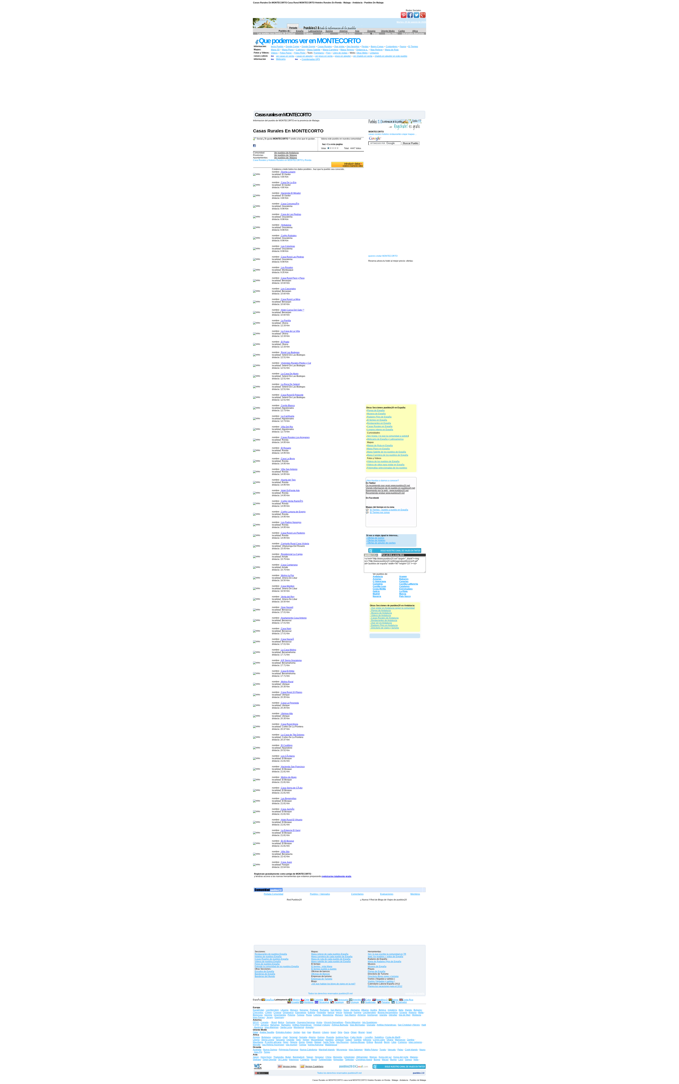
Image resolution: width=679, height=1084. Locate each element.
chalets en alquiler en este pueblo (391, 56)
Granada (371, 1025)
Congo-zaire (379, 1040)
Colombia (318, 1000)
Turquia (300, 1015)
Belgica (382, 1010)
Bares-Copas (377, 46)
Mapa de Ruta (392, 50)
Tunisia (302, 1044)
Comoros (402, 1042)
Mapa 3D (275, 50)
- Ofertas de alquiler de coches (381, 543)
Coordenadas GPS (311, 59)
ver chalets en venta (362, 56)
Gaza (346, 1032)
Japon (256, 1057)
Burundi (378, 1042)
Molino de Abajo (288, 777)
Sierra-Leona (267, 1040)
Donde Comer (292, 46)
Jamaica (264, 1025)
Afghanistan (362, 1057)
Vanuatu (392, 1049)
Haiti (424, 1025)
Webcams (281, 59)
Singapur (319, 1057)
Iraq (309, 1032)
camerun (276, 1037)
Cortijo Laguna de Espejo (293, 511)
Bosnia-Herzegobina (388, 1012)
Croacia (277, 1012)
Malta (420, 1012)
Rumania (324, 1010)
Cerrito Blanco (287, 405)
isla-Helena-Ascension (273, 1044)
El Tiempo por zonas (380, 512)
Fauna (403, 46)
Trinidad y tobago (321, 1025)
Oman (354, 1032)
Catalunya (404, 586)
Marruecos (400, 1040)
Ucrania (403, 1012)
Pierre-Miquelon (353, 1022)
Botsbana (266, 1037)
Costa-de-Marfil (392, 1037)
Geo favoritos (353, 46)
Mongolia (337, 1057)
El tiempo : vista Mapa (321, 966)
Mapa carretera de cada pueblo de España (331, 956)
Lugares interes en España (380, 429)
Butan (288, 1057)
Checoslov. (258, 1012)
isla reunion (291, 1044)
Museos (366, 33)
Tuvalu (382, 1049)
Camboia (304, 1059)
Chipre (268, 1012)
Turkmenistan (325, 1059)
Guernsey (279, 1017)
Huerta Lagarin (287, 172)
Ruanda (330, 1037)
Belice (281, 1022)
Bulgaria (418, 1010)
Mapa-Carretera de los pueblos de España (387, 455)
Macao (385, 1059)
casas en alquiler (304, 56)
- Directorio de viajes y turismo (384, 628)
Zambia (410, 1040)
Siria (340, 1032)
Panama (386, 1002)
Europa (329, 31)
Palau (400, 1049)
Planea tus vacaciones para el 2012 (385, 986)
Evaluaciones (386, 894)
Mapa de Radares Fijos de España (384, 961)
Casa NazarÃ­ (287, 639)
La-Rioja (403, 591)
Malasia (414, 1057)
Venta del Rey (287, 596)
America (343, 31)
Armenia (362, 1015)
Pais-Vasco (405, 596)
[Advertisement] (339, 85)
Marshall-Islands (327, 1049)
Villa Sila (284, 851)
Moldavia (416, 1015)
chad (285, 1037)
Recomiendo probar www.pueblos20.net (385, 493)
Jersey (269, 1017)
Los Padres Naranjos (290, 522)
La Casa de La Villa (290, 331)
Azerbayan (372, 1015)
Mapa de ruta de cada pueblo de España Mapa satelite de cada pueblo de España (331, 960)
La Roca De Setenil (290, 384)
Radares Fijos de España (379, 417)
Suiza (346, 1010)
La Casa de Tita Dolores (292, 735)
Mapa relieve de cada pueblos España (329, 954)
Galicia (376, 591)
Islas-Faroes (259, 1017)
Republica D (382, 1000)
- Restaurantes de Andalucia (383, 620)
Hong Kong (266, 1057)
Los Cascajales (288, 288)
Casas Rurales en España (379, 426)
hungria (357, 1012)
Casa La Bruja (287, 458)
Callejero (325, 33)
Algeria (312, 1037)
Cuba (368, 1000)
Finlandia (321, 1012)
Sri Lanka (282, 1059)
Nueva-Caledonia (308, 1049)
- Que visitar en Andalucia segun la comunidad (392, 608)
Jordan (296, 1032)
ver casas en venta (285, 56)
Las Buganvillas (288, 798)
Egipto (309, 1042)
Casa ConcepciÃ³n (289, 203)
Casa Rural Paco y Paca (292, 278)
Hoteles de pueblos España (268, 956)
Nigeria (293, 1042)
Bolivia (395, 1000)
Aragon (403, 576)
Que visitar (339, 46)
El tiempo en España (377, 420)
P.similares (319, 53)
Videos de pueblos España (268, 961)
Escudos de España (264, 971)
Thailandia (278, 1057)
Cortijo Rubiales (288, 235)
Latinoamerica (315, 31)
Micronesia (341, 1049)
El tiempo (308, 33)
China (328, 1057)
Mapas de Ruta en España (380, 445)
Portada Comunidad (273, 894)
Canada (264, 1022)
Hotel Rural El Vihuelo (291, 819)
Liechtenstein (272, 1010)
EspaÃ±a (269, 1000)
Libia (393, 1042)
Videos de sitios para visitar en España (385, 464)
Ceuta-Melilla (379, 589)
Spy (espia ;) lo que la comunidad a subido (387, 436)
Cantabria (378, 584)
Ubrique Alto (286, 713)
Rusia (309, 1015)
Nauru (422, 1049)
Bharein (316, 1032)
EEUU (256, 1022)
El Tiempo (413, 46)
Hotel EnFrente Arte (290, 490)
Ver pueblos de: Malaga (285, 155)
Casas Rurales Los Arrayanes (295, 437)
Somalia (303, 1037)
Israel (333, 1032)
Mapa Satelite (313, 50)
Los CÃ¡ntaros (287, 756)
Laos (400, 1059)
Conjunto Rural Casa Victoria (294, 543)
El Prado (284, 342)
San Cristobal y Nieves (409, 1025)
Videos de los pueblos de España (383, 461)
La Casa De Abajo (289, 373)
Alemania (355, 1010)
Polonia (291, 1015)
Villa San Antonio (288, 469)
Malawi (317, 1042)
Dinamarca (288, 1012)
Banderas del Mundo (265, 976)
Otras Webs (362, 53)
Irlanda (408, 1010)
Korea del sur (385, 1057)
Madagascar (331, 1044)
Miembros (415, 894)
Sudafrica (379, 1037)
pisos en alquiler (343, 56)
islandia (383, 1015)
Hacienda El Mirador (290, 193)
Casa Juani (286, 862)
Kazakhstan (258, 1010)
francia (331, 1012)
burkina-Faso (342, 1037)
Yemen (306, 1040)
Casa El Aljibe (287, 671)
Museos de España (376, 413)
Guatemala (370, 1002)
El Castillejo (286, 745)
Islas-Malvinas (271, 1027)
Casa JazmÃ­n (287, 809)
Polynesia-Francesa (288, 1049)
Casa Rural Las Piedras (292, 257)
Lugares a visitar (346, 33)
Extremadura (406, 589)
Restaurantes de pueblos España (271, 954)
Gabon (349, 1040)
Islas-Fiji (258, 1052)
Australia (257, 1049)
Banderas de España (265, 974)
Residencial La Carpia (291, 554)
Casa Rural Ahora (289, 724)
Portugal (314, 1010)
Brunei (361, 1032)
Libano (325, 1032)
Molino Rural (286, 681)
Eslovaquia (300, 1012)
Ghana (390, 1040)
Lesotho (369, 1037)
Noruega (304, 1010)
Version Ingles (289, 1066)
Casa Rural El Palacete (291, 395)
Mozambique (317, 1040)
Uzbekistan (349, 1057)
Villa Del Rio (286, 427)
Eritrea (370, 1042)
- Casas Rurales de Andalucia (384, 618)
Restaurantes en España (379, 423)
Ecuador (295, 1002)
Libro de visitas (340, 53)
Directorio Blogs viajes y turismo (383, 976)
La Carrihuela (287, 416)
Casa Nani (285, 628)
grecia (339, 1012)
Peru (330, 1000)
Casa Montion (287, 586)
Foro (328, 53)
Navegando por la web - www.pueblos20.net (387, 490)
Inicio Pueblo (277, 46)
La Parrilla (285, 320)
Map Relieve (376, 50)
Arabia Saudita (267, 1032)
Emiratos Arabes (284, 1032)
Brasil (274, 1022)
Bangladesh (298, 1057)
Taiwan (309, 1057)
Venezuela (343, 1000)
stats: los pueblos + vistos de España (385, 956)
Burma (377, 1059)
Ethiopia (367, 1040)
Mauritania (258, 1042)
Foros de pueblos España (267, 964)
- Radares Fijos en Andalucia (384, 625)
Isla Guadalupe (369, 1022)
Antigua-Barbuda (340, 1025)
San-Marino (350, 1015)
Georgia (268, 1015)
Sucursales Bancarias (413, 33)
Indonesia (294, 1059)
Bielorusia (258, 1015)
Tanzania (280, 1040)
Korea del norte (400, 1057)
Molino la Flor (287, 575)
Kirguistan (338, 1059)
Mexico (296, 1000)
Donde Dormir (308, 46)
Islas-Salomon (356, 1049)
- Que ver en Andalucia (381, 623)
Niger (285, 1042)
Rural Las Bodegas (290, 352)
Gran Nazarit (286, 607)
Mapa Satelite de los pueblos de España (386, 452)
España (299, 31)
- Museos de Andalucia (381, 613)
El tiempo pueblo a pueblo (323, 969)
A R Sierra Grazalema (291, 660)
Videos (274, 53)
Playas (375, 33)
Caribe (401, 31)
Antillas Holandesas (302, 1025)
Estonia (311, 1012)
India (416, 1059)
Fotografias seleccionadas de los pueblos (387, 468)
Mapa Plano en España (378, 448)
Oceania (371, 31)
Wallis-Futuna (371, 1049)
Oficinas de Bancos (320, 974)
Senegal (293, 1037)
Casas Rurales (325, 46)
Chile (306, 1000)
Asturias (377, 579)
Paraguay (339, 1002)
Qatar (255, 1032)
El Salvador (401, 1002)
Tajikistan (349, 1059)
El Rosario (285, 448)
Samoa (408, 1059)
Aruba (319, 1022)
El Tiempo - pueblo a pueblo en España (389, 510)
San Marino (336, 1010)
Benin (387, 1042)
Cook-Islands (411, 1049)
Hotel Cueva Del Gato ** (292, 310)
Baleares (403, 579)
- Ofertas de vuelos (375, 538)
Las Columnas (287, 246)
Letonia (317, 1015)
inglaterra (392, 1010)
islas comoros (415, 1042)
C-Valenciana (379, 581)
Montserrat (299, 1027)
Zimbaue (339, 1040)
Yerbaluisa (285, 225)
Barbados (286, 1025)
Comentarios (357, 894)
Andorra (412, 1012)
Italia (401, 1010)
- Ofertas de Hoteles (375, 540)
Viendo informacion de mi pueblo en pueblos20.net (390, 488)
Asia (357, 31)
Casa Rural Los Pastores (292, 533)
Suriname (290, 1022)
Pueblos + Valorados (320, 894)
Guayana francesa (306, 1022)
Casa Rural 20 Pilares (291, 692)
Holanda (348, 1012)
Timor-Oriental (269, 1059)
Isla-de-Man (404, 1015)
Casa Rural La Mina (290, 299)
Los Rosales (286, 267)
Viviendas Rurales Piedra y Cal (295, 363)
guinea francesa (315, 1044)
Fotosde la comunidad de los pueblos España (277, 966)
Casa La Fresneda (289, 703)
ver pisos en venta (324, 56)
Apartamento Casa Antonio (293, 618)
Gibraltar (393, 1015)
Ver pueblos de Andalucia (286, 153)
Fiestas (365, 46)
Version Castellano (314, 1066)
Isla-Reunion (342, 1042)
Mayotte (256, 1044)
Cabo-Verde (356, 1037)
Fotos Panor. (286, 53)
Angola (256, 1037)
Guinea (320, 1037)
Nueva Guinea (270, 1049)
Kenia (302, 1042)
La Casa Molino (288, 650)
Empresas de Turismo (321, 979)
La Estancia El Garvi (290, 830)
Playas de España (376, 410)
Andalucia (378, 576)
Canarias (403, 581)
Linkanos (374, 53)
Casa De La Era (288, 182)
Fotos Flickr (300, 53)
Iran (304, 1032)
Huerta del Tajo (288, 480)
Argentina (357, 1000)
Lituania (284, 1010)
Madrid (376, 594)
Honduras (309, 1002)
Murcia (402, 594)
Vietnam (257, 1059)
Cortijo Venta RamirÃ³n (291, 501)
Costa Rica (408, 1000)
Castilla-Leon (379, 586)
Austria (373, 1010)
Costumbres (391, 46)
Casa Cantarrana (289, 565)
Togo (298, 1040)
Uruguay (355, 1002)
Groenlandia (280, 1015)
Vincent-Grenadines (333, 1022)
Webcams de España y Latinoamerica (385, 439)
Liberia (256, 1040)
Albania (365, 1010)
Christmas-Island (364, 1059)
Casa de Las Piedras (290, 214)
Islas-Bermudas (357, 1025)
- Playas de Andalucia (380, 610)
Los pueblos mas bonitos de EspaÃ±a (276, 33)
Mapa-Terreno (347, 50)
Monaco (294, 1010)
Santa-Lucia (286, 1027)
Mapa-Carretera (330, 50)
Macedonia (328, 1015)
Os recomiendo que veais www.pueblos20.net (388, 485)
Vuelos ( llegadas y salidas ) (381, 981)
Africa (415, 31)
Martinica (258, 1027)
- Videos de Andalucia (380, 615)
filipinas (373, 1057)
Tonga (267, 1052)
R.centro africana (273, 1042)
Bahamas (275, 1025)
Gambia (357, 1040)
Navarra (377, 596)
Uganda (290, 1040)
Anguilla (310, 1027)
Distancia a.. (362, 50)
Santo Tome (329, 1042)
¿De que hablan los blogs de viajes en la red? (333, 984)
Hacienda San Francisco (292, 766)
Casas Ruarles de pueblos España (271, 959)
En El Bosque (287, 841)
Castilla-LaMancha (408, 584)
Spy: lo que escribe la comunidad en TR (387, 954)
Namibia (329, 1040)
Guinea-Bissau (357, 1042)
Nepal (314, 1059)
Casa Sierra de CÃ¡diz (291, 788)
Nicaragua (324, 1002)
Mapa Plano (288, 50)
